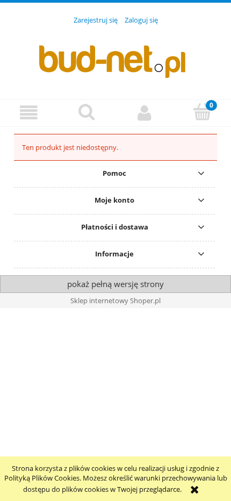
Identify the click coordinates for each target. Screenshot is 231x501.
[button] (29, 112)
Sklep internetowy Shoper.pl (115, 300)
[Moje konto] (145, 112)
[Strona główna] (115, 56)
